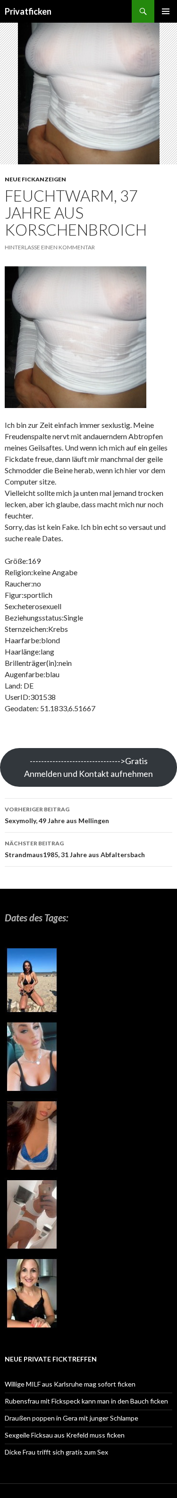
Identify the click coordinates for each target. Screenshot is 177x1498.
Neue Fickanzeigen (35, 179)
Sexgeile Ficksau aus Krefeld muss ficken (65, 1435)
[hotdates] (32, 1139)
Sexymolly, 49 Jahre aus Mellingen (57, 815)
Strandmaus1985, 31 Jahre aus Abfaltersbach (75, 849)
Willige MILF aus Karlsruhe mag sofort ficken (70, 1384)
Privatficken (28, 11)
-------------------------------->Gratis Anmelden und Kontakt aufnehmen (88, 767)
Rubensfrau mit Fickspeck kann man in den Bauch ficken (86, 1401)
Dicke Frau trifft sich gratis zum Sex (56, 1452)
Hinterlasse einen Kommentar (50, 247)
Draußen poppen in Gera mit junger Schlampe (71, 1418)
